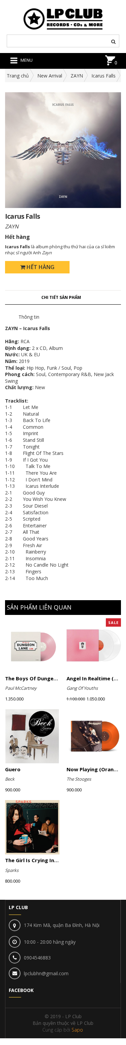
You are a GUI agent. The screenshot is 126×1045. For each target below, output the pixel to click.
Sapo (77, 1030)
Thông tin (28, 317)
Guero (12, 769)
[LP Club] (63, 18)
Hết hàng (39, 267)
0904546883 (37, 957)
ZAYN (77, 75)
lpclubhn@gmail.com (46, 973)
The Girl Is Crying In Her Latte (42, 860)
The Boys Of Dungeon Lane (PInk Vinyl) (53, 678)
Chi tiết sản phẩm (61, 297)
